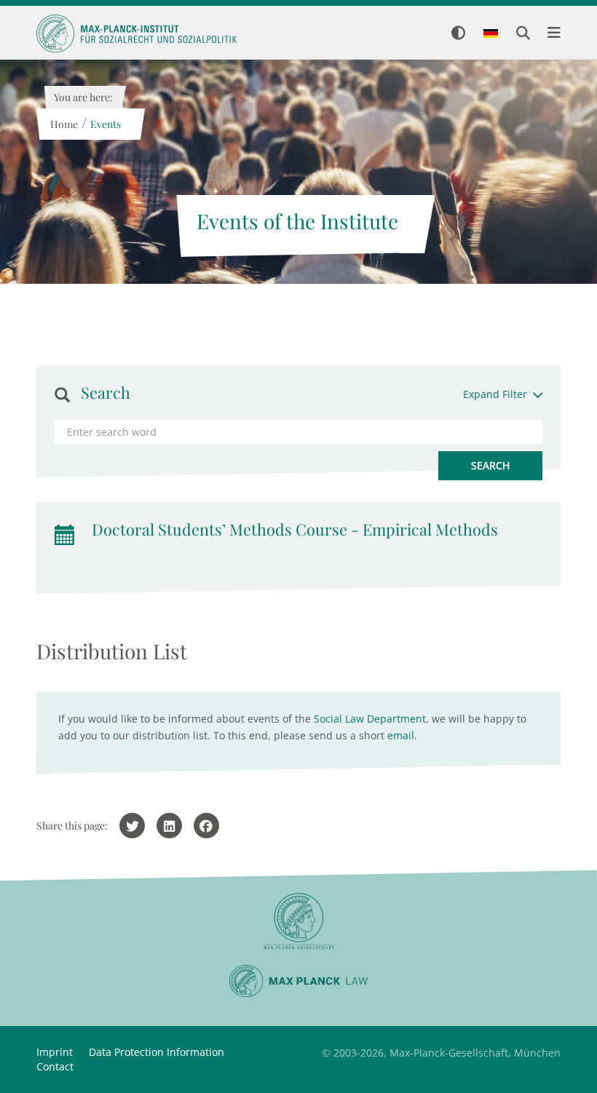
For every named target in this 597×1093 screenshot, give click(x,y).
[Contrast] (458, 34)
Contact (55, 1066)
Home (63, 124)
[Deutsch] (490, 34)
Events (105, 124)
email (400, 735)
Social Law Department (370, 719)
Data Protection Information (156, 1052)
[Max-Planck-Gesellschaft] (298, 921)
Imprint (54, 1052)
